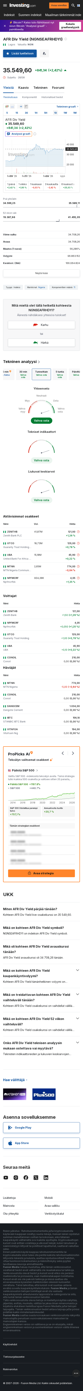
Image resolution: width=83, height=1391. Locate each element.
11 (74, 287)
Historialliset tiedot (52, 97)
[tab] (23, 374)
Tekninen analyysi (20, 361)
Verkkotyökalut (54, 1213)
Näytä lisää (41, 273)
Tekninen (40, 88)
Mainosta (8, 1205)
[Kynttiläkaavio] (7, 106)
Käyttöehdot (10, 1344)
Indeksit (9, 15)
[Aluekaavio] (12, 106)
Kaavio (23, 88)
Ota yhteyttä (11, 1213)
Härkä (44, 342)
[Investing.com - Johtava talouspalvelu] (23, 5)
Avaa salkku (52, 1205)
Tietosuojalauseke (14, 1356)
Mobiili (49, 1197)
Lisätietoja (9, 1197)
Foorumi (58, 88)
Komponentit (29, 97)
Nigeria (41, 287)
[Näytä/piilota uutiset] (26, 106)
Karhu (44, 324)
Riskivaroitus (10, 1369)
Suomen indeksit (29, 15)
